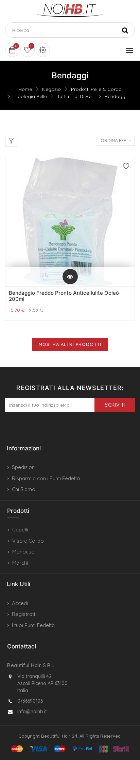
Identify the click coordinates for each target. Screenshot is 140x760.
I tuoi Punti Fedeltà (33, 625)
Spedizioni (24, 467)
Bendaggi (115, 96)
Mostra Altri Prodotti (70, 344)
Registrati (23, 614)
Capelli (20, 529)
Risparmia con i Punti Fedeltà (46, 478)
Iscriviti (115, 405)
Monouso (23, 551)
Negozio (51, 89)
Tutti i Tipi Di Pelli (75, 96)
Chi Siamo (23, 489)
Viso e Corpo (28, 541)
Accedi (20, 603)
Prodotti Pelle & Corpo (96, 89)
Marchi (20, 563)
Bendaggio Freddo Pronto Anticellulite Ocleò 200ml (64, 296)
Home (25, 89)
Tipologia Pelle (30, 96)
